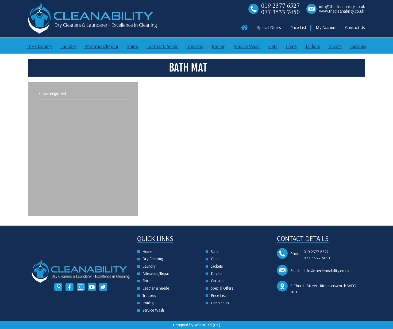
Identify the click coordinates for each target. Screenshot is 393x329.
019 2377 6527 (280, 5)
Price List (298, 27)
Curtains (358, 46)
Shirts (132, 46)
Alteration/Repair (101, 46)
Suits (272, 46)
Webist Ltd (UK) (207, 325)
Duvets (335, 46)
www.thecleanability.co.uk (341, 11)
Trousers (195, 46)
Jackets (312, 46)
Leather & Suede (163, 46)
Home (147, 251)
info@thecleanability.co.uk (342, 6)
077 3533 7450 (280, 12)
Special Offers (269, 27)
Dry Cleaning (39, 46)
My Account (326, 27)
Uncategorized (54, 93)
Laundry (68, 46)
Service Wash (247, 46)
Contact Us (355, 27)
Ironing (218, 46)
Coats (291, 46)
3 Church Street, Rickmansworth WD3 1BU (323, 288)
